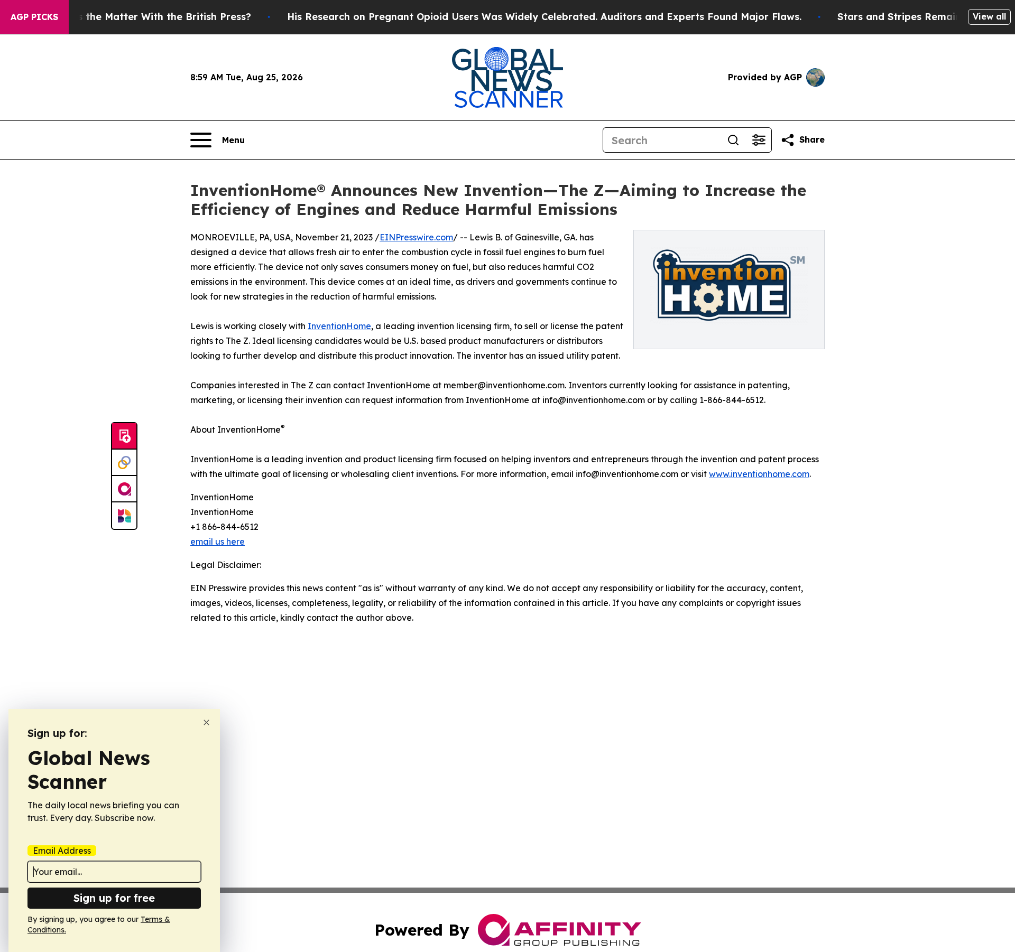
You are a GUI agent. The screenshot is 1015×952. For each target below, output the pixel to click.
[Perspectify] (124, 463)
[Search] (733, 140)
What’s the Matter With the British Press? (150, 17)
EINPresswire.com (416, 237)
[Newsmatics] (124, 515)
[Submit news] (124, 436)
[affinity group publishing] (124, 489)
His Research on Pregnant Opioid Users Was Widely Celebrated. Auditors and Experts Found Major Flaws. (544, 17)
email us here (217, 541)
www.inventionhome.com (759, 474)
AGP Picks (34, 17)
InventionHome (339, 326)
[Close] (206, 722)
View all (989, 16)
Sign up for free (114, 897)
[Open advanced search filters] (758, 140)
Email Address (62, 850)
